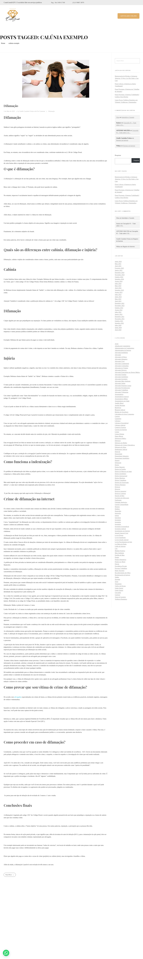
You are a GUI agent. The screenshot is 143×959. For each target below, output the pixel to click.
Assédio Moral (119, 403)
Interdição (118, 518)
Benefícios (118, 407)
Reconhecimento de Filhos (122, 573)
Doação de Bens (119, 496)
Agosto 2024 (118, 281)
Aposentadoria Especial (122, 396)
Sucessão (117, 579)
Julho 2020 (118, 325)
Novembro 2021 (119, 319)
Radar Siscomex (119, 570)
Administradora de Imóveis (123, 350)
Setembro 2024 (119, 279)
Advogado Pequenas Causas (123, 385)
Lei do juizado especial (121, 540)
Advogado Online (120, 383)
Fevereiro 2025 (119, 268)
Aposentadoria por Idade (122, 401)
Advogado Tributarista (121, 392)
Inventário (118, 520)
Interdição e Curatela (128, 117)
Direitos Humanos (120, 485)
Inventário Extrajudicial (122, 526)
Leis (116, 548)
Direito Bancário (120, 467)
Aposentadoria (119, 394)
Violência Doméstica (121, 599)
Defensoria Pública (120, 438)
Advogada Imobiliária (121, 352)
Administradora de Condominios (124, 348)
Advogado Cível (119, 361)
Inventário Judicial (120, 529)
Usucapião (118, 592)
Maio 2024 (118, 286)
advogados (17, 697)
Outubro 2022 (119, 308)
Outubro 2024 (119, 277)
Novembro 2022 (119, 305)
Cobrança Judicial (120, 425)
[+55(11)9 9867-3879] (5, 931)
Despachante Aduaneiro (122, 456)
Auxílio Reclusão (120, 405)
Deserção (117, 451)
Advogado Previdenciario (122, 388)
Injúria (117, 515)
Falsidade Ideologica (121, 502)
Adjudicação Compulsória (122, 346)
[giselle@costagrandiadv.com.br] (5, 936)
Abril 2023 (118, 301)
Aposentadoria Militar (121, 399)
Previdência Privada (121, 566)
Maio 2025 (118, 264)
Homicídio (118, 511)
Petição (117, 564)
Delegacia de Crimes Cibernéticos (125, 445)
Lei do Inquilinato (120, 537)
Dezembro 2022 (119, 303)
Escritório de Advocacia (122, 498)
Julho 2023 (118, 294)
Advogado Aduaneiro (121, 359)
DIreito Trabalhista (120, 480)
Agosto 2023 (118, 292)
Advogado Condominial (122, 363)
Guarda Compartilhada (121, 504)
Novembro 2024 (119, 275)
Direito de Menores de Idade (123, 471)
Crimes (117, 432)
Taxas (116, 581)
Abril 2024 (118, 288)
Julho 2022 (118, 312)
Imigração (118, 513)
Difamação (11, 106)
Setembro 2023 (119, 290)
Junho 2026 (118, 261)
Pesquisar (118, 155)
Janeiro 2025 (118, 270)
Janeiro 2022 (118, 314)
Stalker (117, 577)
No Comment (41, 111)
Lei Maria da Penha (120, 544)
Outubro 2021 (119, 321)
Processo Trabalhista (121, 568)
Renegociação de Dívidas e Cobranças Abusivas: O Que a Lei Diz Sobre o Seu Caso (126, 78)
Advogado (118, 355)
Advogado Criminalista (122, 366)
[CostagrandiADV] (13, 15)
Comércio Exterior (120, 427)
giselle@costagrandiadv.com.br (17, 937)
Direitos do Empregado (122, 482)
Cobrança (117, 421)
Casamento (118, 418)
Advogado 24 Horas (121, 357)
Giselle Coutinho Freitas (26, 111)
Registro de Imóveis (122, 140)
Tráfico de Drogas (120, 586)
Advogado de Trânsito (121, 368)
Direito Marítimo (120, 478)
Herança (117, 507)
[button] (6, 953)
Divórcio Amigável (120, 491)
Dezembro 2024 (119, 272)
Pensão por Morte (120, 562)
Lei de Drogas (119, 535)
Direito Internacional (121, 476)
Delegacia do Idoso (120, 447)
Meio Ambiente (119, 553)
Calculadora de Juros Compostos (124, 414)
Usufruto (117, 595)
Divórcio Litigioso (120, 493)
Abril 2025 (118, 266)
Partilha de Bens (119, 555)
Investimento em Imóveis (122, 531)
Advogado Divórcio (121, 370)
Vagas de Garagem (120, 597)
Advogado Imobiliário (121, 377)
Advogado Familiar (120, 374)
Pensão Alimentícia (120, 559)
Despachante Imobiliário (122, 458)
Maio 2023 (118, 299)
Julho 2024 (118, 283)
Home (3, 43)
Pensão (117, 557)
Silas (117, 117)
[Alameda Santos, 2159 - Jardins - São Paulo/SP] (5, 924)
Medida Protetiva (120, 551)
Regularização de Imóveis (122, 575)
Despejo (117, 460)
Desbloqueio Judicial (121, 449)
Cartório (117, 416)
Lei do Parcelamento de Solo (123, 542)
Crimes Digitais (119, 434)
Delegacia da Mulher (121, 443)
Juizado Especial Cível (121, 533)
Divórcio (117, 487)
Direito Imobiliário (120, 474)
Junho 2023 (118, 297)
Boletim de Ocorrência (121, 412)
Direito (117, 465)
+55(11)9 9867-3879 (14, 931)
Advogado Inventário (121, 379)
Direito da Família (120, 469)
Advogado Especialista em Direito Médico (127, 372)
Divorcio (117, 489)
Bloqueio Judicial (120, 410)
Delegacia (118, 440)
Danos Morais (119, 436)
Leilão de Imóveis (120, 546)
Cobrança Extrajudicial (121, 423)
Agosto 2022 (118, 310)
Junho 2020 (118, 327)
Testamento (118, 584)
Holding (117, 509)
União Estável (119, 588)
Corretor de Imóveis (121, 429)
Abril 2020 (118, 330)
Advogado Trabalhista (121, 390)
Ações (116, 344)
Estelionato (118, 500)
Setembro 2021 (119, 323)
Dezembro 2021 (119, 316)
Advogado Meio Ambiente (122, 381)
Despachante (118, 454)
